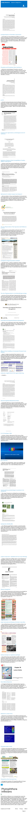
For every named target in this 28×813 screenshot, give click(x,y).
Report (24, 811)
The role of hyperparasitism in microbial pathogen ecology (14, 293)
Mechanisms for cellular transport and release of (11, 194)
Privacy (21, 808)
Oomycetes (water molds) (6, 746)
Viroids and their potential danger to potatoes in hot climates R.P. (12, 491)
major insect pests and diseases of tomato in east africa (13, 622)
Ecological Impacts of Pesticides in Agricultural (11, 34)
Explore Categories (16, 2)
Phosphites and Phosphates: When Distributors (11, 67)
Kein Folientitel (4, 460)
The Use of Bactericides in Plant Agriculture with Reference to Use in (13, 227)
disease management (5, 589)
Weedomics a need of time (6, 713)
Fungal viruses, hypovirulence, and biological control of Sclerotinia (13, 133)
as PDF (2, 100)
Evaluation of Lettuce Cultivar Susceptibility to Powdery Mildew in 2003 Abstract (13, 161)
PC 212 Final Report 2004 (6, 433)
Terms (16, 808)
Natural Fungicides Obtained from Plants (10, 400)
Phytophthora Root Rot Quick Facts (9, 779)
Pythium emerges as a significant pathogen (10, 655)
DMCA (25, 808)
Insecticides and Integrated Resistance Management (12, 320)
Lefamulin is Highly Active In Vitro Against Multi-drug (12, 373)
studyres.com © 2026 (5, 808)
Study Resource (5, 2)
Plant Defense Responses (6, 682)
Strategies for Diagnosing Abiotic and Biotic (10, 260)
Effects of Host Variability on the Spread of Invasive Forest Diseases (13, 351)
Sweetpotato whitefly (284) (7, 524)
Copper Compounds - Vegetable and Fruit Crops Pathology (14, 556)
